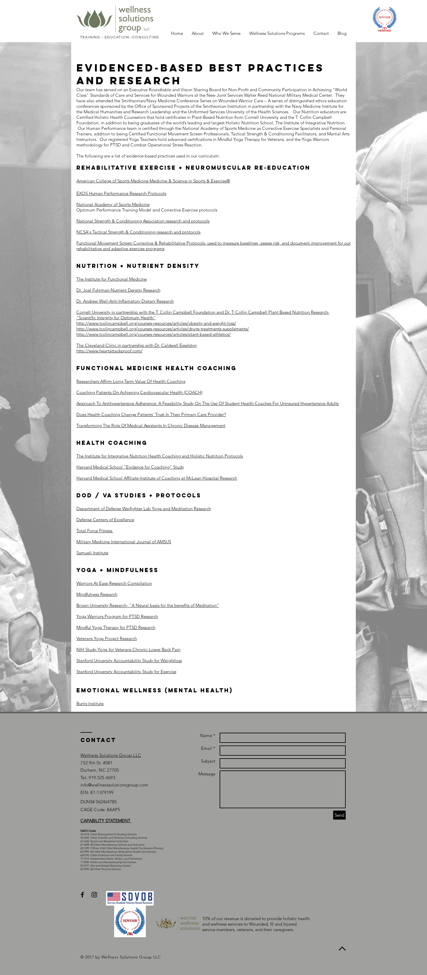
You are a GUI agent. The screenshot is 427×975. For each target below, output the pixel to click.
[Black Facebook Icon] (82, 894)
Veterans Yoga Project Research (106, 638)
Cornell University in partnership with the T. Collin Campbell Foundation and (150, 312)
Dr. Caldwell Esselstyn (176, 345)
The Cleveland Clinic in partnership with (115, 345)
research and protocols (186, 221)
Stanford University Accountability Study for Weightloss (129, 660)
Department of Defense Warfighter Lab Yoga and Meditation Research (143, 508)
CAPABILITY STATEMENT (106, 820)
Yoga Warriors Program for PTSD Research (117, 616)
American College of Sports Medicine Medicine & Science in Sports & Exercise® (153, 181)
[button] (197, 33)
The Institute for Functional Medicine (111, 279)
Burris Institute (90, 703)
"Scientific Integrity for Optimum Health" (116, 317)
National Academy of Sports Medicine (113, 204)
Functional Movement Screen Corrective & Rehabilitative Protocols (140, 243)
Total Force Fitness (94, 530)
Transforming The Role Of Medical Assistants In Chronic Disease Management (150, 425)
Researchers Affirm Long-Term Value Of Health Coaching (130, 381)
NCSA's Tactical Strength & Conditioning (115, 232)
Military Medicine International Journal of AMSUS (123, 541)
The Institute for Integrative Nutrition (111, 456)
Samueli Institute (92, 552)
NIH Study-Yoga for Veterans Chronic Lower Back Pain (128, 649)
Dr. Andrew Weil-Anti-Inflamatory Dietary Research (125, 301)
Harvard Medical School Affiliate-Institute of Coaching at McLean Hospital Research (156, 478)
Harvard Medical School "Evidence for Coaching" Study (130, 467)
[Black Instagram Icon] (94, 894)
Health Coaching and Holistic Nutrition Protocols (195, 456)
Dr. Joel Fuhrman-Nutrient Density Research (118, 290)
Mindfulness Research (96, 594)
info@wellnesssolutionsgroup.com (114, 785)
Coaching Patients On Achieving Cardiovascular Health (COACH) (139, 392)
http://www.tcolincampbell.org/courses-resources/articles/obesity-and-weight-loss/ (156, 323)
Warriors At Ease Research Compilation (114, 583)
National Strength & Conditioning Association (120, 221)
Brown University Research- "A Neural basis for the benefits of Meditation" (147, 605)
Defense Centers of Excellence (105, 519)
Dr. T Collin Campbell (246, 312)
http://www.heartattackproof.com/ (109, 351)
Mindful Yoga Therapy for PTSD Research (115, 627)
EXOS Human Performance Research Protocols (121, 193)
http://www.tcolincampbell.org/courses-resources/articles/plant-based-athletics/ (153, 334)
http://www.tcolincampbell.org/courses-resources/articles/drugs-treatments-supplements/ (162, 328)
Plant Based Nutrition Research (297, 312)
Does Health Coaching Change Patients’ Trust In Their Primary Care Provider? (151, 414)
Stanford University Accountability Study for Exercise (126, 671)
